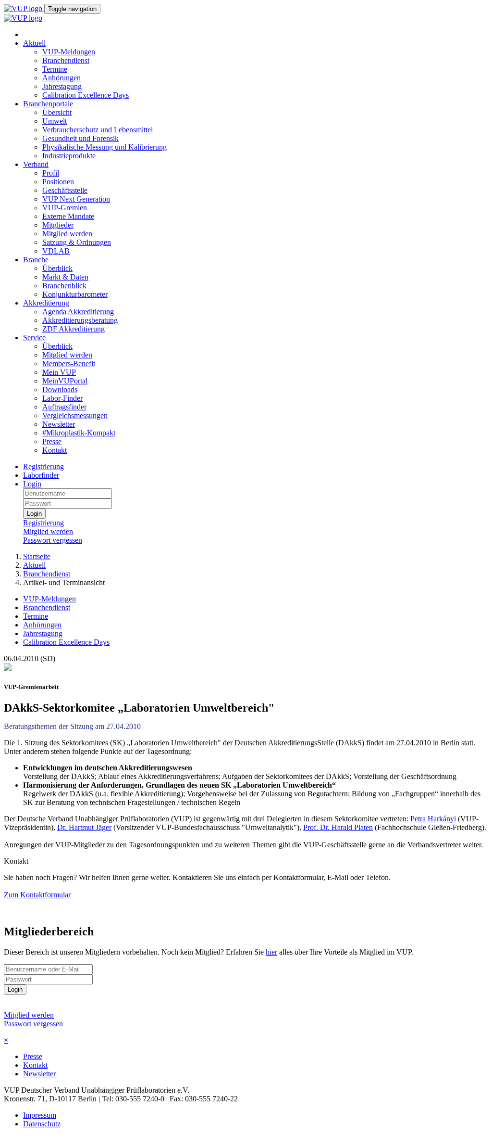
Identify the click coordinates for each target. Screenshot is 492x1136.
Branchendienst (65, 60)
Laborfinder (41, 475)
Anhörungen (61, 78)
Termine (54, 69)
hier (271, 952)
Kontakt (54, 450)
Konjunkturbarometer (75, 294)
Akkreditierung (46, 303)
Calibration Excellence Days (85, 95)
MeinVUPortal (64, 381)
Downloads (59, 389)
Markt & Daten (65, 277)
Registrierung (43, 466)
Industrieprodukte (69, 156)
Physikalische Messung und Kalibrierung (104, 147)
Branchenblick (64, 285)
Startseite (36, 556)
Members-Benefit (68, 363)
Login (32, 484)
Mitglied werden (67, 234)
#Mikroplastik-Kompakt (78, 433)
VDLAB (56, 251)
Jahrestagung (62, 86)
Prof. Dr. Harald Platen (338, 827)
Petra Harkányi (433, 819)
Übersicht (57, 112)
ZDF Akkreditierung (73, 329)
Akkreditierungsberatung (80, 320)
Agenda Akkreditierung (78, 311)
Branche (36, 259)
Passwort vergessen (52, 540)
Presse (52, 441)
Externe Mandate (68, 216)
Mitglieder (58, 225)
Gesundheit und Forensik (80, 138)
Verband (36, 164)
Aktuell (34, 43)
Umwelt (54, 121)
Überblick (57, 268)
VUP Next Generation (76, 199)
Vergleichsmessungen (75, 415)
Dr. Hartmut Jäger (84, 827)
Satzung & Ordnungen (76, 242)
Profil (50, 173)
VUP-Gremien (64, 208)
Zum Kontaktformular (37, 895)
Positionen (58, 182)
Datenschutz (42, 1124)
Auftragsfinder (64, 407)
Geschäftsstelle (64, 190)
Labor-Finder (62, 398)
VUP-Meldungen (68, 52)
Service (34, 337)
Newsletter (58, 424)
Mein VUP (59, 372)
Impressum (39, 1115)
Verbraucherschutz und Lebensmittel (97, 130)
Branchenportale (48, 104)
